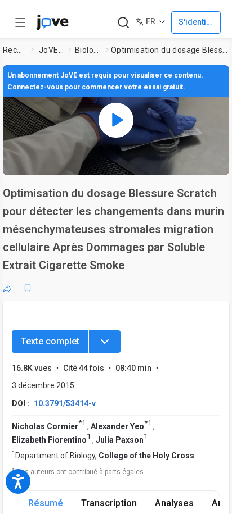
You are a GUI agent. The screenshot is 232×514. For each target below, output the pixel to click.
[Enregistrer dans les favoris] (27, 287)
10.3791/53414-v (65, 403)
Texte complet (50, 341)
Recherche (14, 50)
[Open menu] (20, 22)
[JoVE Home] (52, 22)
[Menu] (105, 341)
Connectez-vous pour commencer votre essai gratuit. (96, 87)
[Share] (7, 287)
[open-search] (123, 23)
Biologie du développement (88, 50)
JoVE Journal (51, 50)
